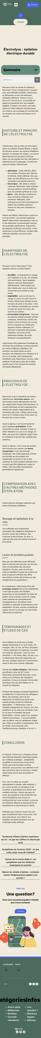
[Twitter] (24, 1032)
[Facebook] (20, 1032)
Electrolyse (18, 754)
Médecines (13, 1010)
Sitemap (31, 1020)
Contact (20, 22)
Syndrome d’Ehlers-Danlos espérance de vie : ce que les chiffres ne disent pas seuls (20, 839)
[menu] (20, 15)
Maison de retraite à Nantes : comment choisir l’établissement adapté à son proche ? (20, 875)
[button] (16, 4)
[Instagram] (17, 1032)
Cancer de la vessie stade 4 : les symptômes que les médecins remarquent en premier (20, 862)
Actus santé (14, 1007)
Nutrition (12, 1013)
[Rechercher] (37, 80)
